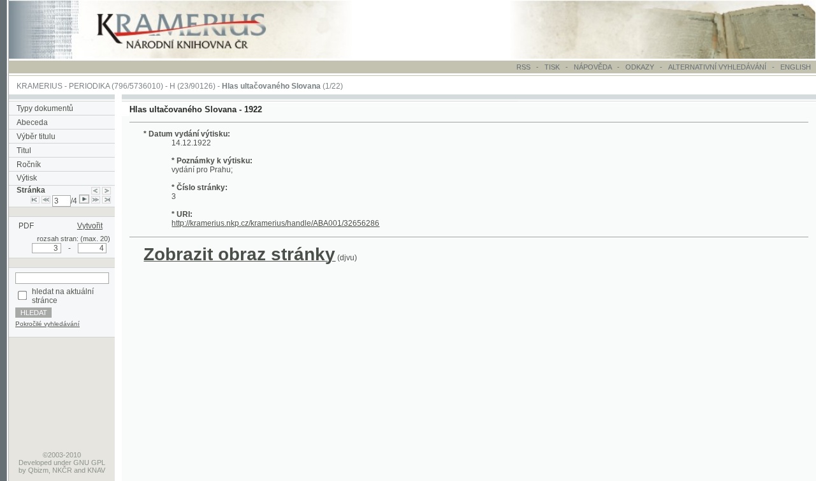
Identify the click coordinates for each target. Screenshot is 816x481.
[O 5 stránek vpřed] (95, 200)
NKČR (62, 470)
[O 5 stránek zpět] (45, 200)
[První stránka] (35, 200)
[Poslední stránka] (106, 200)
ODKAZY (639, 67)
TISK (553, 67)
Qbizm (38, 470)
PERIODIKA (89, 86)
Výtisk (27, 178)
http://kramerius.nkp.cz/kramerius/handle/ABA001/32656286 (275, 223)
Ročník (29, 164)
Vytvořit (90, 225)
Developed (35, 462)
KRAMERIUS (39, 86)
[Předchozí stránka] (95, 190)
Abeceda (32, 122)
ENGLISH (795, 67)
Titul (24, 150)
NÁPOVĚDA (592, 67)
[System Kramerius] (195, 56)
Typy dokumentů (45, 108)
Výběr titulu (36, 136)
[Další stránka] (106, 190)
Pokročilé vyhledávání (47, 323)
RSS (523, 67)
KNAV (96, 470)
